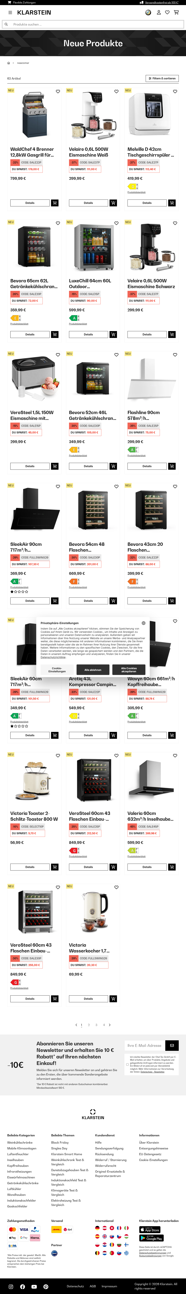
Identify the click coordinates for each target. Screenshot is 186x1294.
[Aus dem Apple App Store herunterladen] (150, 1229)
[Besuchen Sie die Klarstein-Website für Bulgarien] (119, 1245)
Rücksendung (104, 1154)
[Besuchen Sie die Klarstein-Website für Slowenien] (119, 1253)
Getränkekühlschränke (23, 1183)
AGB (93, 1286)
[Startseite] (12, 62)
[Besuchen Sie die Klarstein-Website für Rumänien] (112, 1245)
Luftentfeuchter (18, 1154)
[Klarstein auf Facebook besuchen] (22, 1286)
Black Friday (59, 1142)
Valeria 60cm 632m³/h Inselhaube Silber (149, 816)
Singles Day (59, 1148)
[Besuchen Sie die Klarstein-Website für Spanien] (97, 1236)
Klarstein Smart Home (66, 1154)
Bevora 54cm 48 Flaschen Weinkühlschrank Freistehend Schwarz (92, 547)
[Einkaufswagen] (176, 12)
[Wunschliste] (167, 12)
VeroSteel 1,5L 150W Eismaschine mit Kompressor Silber (32, 415)
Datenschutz (75, 1286)
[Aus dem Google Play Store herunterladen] (151, 1238)
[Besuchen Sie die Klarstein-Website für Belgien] (97, 1253)
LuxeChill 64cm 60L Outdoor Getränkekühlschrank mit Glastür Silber (92, 283)
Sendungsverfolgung (109, 1148)
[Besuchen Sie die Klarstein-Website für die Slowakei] (112, 1236)
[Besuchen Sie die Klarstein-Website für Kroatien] (104, 1245)
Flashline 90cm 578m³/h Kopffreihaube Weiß (149, 415)
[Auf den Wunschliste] (58, 92)
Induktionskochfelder (21, 1200)
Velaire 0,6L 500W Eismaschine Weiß (88, 152)
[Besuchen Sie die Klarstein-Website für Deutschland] (97, 1228)
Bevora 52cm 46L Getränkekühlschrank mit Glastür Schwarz (92, 415)
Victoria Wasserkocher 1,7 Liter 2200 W (87, 948)
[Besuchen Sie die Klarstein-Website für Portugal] (112, 1253)
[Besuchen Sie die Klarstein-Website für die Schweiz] (112, 1228)
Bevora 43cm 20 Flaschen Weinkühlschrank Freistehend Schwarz (150, 547)
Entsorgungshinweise (153, 1148)
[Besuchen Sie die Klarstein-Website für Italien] (126, 1228)
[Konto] (159, 12)
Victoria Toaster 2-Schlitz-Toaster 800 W (34, 816)
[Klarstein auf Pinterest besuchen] (45, 1286)
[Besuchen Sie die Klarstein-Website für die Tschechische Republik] (119, 1236)
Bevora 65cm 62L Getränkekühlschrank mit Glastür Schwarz (33, 283)
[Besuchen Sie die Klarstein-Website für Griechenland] (126, 1253)
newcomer (23, 62)
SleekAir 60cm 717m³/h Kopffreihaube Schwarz (26, 681)
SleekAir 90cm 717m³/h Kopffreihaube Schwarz (26, 547)
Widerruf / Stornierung (111, 1160)
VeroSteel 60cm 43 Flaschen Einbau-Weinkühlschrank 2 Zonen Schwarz (89, 816)
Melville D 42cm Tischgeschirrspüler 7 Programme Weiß (150, 152)
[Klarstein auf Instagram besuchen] (11, 1286)
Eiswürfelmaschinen (21, 1177)
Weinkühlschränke (20, 1142)
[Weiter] (109, 1025)
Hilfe (98, 1142)
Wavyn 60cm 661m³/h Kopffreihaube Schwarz (151, 681)
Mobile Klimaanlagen (21, 1148)
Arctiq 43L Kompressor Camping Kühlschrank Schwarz (92, 681)
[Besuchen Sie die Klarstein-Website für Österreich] (104, 1228)
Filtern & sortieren (164, 78)
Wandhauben (16, 1195)
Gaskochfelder (17, 1206)
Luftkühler (14, 1189)
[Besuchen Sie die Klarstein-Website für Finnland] (126, 1245)
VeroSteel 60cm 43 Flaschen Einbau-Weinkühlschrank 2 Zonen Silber (31, 948)
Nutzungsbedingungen (150, 1255)
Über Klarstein (149, 1142)
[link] (34, 115)
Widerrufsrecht (105, 1166)
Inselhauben (15, 1160)
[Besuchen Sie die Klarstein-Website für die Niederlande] (104, 1253)
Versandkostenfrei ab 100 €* (162, 2)
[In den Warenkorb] (54, 203)
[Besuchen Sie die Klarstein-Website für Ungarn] (126, 1236)
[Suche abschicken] (6, 24)
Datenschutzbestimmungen (152, 1253)
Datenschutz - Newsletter (152, 1072)
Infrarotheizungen (19, 1171)
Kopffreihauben (18, 1166)
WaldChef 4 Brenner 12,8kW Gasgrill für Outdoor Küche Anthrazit (32, 152)
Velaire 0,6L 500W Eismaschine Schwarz (151, 283)
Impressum (109, 1286)
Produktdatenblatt (136, 192)
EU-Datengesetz (150, 1154)
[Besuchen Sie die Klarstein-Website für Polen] (97, 1245)
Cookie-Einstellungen (153, 1160)
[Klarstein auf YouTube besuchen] (34, 1286)
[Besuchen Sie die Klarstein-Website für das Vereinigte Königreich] (104, 1236)
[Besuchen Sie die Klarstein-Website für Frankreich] (119, 1228)
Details (30, 202)
